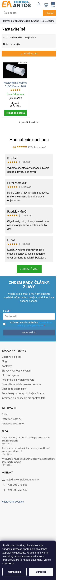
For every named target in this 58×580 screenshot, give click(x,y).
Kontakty (7, 372)
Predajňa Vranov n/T (12, 425)
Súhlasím (41, 571)
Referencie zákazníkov (13, 430)
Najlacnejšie (16, 41)
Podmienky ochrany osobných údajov (23, 399)
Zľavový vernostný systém (16, 376)
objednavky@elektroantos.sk (22, 485)
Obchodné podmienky (14, 395)
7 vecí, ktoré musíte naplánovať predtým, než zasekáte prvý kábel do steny (24, 466)
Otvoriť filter (27, 57)
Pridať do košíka (14, 119)
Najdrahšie (30, 41)
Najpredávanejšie (11, 47)
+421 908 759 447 (16, 496)
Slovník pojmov (10, 381)
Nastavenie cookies (13, 507)
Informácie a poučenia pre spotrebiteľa (23, 404)
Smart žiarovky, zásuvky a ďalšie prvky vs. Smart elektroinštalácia (26, 445)
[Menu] (51, 4)
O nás (4, 420)
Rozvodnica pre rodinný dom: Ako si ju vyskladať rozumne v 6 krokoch (25, 456)
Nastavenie (14, 571)
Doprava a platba (11, 363)
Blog (4, 367)
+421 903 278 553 (16, 491)
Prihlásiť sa (28, 338)
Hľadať (47, 13)
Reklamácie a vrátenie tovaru (18, 386)
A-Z (5, 41)
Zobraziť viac (28, 275)
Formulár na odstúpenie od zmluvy (21, 390)
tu (13, 563)
